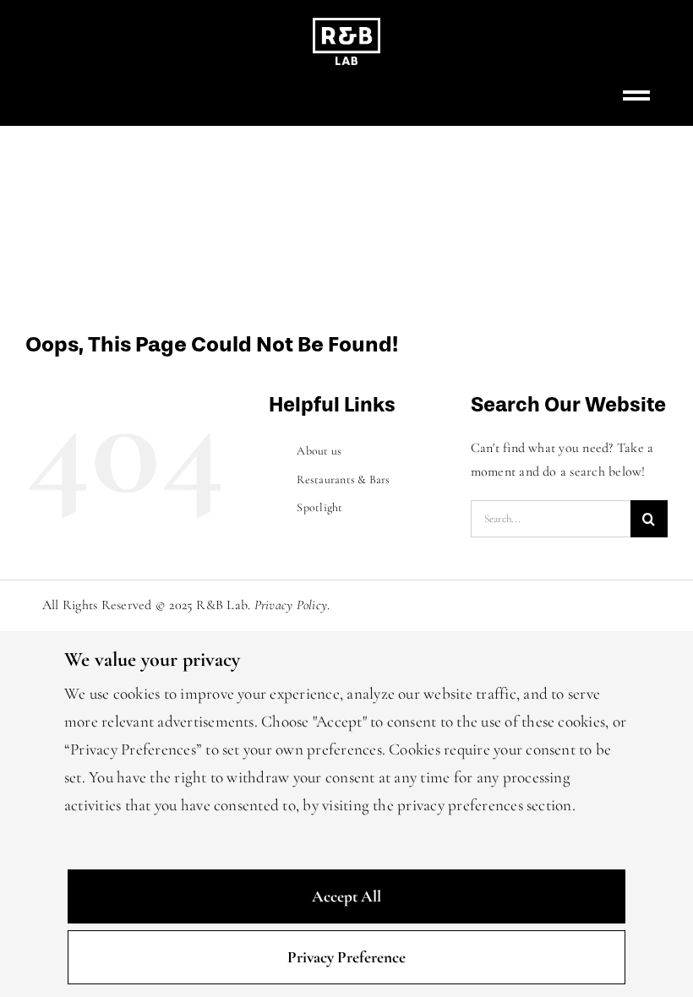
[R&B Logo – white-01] (346, 24)
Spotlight (319, 507)
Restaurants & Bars (343, 479)
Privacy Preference (346, 957)
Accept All (346, 896)
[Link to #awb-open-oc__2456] (636, 95)
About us (319, 451)
